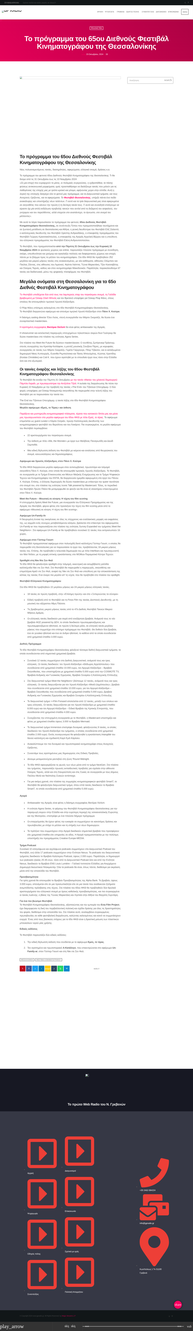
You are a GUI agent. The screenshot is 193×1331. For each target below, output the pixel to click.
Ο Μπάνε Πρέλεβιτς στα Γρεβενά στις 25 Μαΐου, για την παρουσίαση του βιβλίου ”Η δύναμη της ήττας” (154, 178)
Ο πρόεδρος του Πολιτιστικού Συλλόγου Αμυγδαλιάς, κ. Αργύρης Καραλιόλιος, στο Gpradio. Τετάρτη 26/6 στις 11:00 (155, 193)
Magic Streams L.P (68, 1316)
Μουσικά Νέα (96, 28)
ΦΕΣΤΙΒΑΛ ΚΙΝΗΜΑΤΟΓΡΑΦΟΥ (48, 960)
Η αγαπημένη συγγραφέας (42, 327)
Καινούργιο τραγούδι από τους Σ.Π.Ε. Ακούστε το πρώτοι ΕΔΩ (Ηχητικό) (153, 164)
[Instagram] (185, 3)
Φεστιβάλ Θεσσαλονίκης (77, 197)
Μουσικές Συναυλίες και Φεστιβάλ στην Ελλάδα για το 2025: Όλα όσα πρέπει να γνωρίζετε (155, 138)
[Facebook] (188, 3)
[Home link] (12, 11)
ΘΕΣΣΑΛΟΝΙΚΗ (27, 960)
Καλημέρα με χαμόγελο (146, 115)
